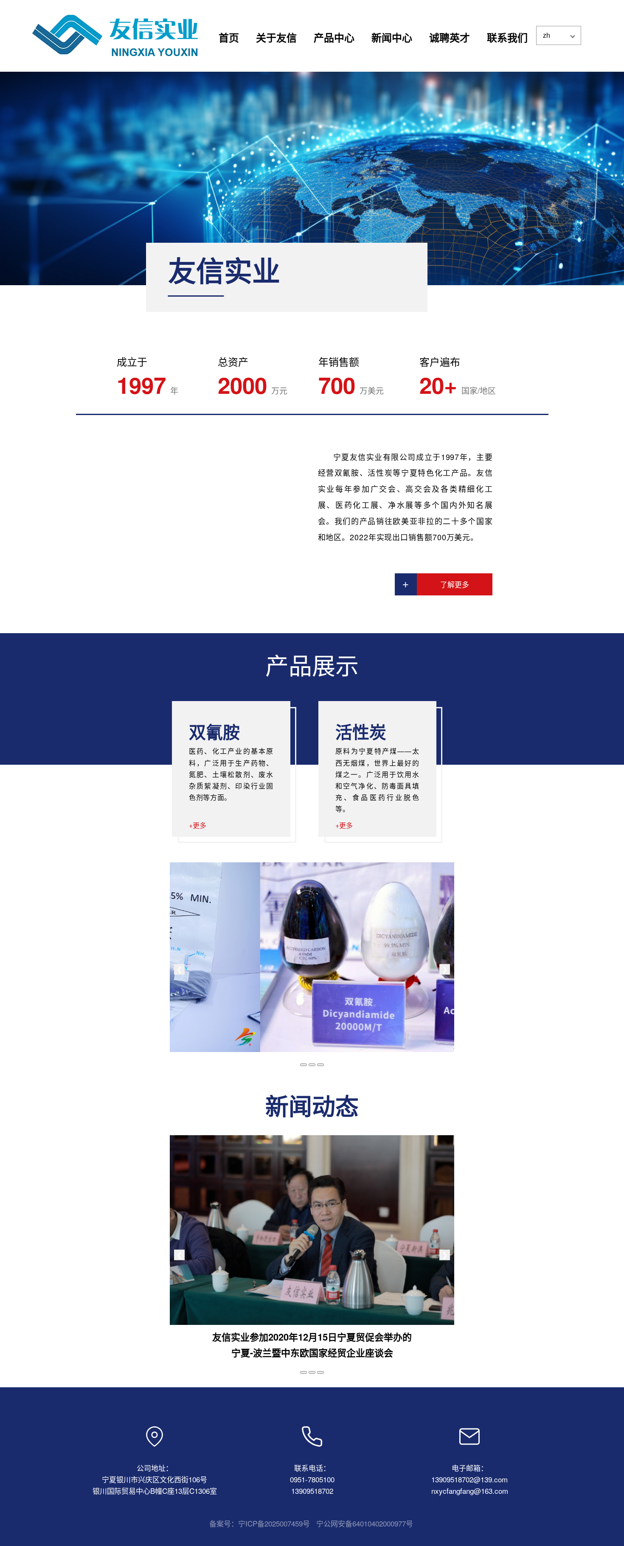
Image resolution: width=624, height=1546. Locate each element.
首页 (229, 37)
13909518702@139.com (469, 1479)
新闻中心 (391, 37)
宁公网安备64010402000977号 (364, 1523)
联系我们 (507, 37)
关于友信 (276, 37)
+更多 (197, 825)
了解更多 (454, 584)
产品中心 (334, 37)
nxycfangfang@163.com (469, 1490)
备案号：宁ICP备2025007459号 (259, 1523)
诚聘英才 (449, 37)
